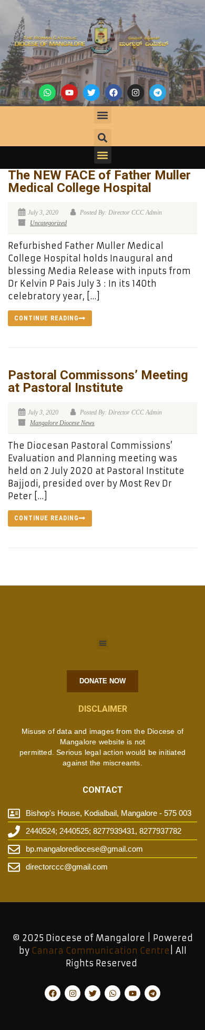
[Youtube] (69, 92)
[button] (102, 115)
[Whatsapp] (47, 92)
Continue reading (46, 318)
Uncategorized (48, 223)
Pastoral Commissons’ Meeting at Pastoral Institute (98, 381)
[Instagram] (135, 92)
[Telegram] (157, 92)
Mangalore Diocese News (62, 423)
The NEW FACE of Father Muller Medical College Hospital (99, 181)
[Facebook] (113, 92)
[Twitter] (91, 92)
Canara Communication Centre (101, 950)
